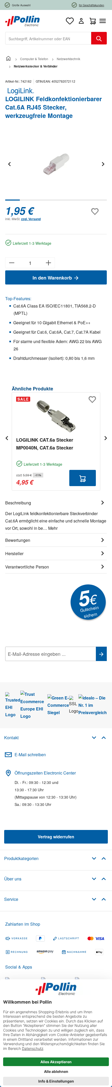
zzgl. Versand (31, 219)
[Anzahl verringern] (11, 262)
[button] (99, 737)
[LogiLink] (56, 91)
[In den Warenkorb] (82, 478)
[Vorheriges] (9, 164)
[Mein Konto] (81, 21)
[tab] (56, 514)
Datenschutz (38, 665)
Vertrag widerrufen (56, 837)
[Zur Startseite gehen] (22, 20)
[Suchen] (99, 38)
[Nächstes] (103, 164)
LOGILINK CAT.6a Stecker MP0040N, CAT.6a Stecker (44, 443)
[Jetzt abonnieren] (101, 654)
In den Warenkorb (53, 277)
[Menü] (103, 21)
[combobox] (48, 38)
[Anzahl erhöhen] (48, 262)
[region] (56, 167)
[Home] (8, 58)
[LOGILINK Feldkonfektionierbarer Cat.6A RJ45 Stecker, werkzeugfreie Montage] (55, 164)
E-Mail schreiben (30, 755)
